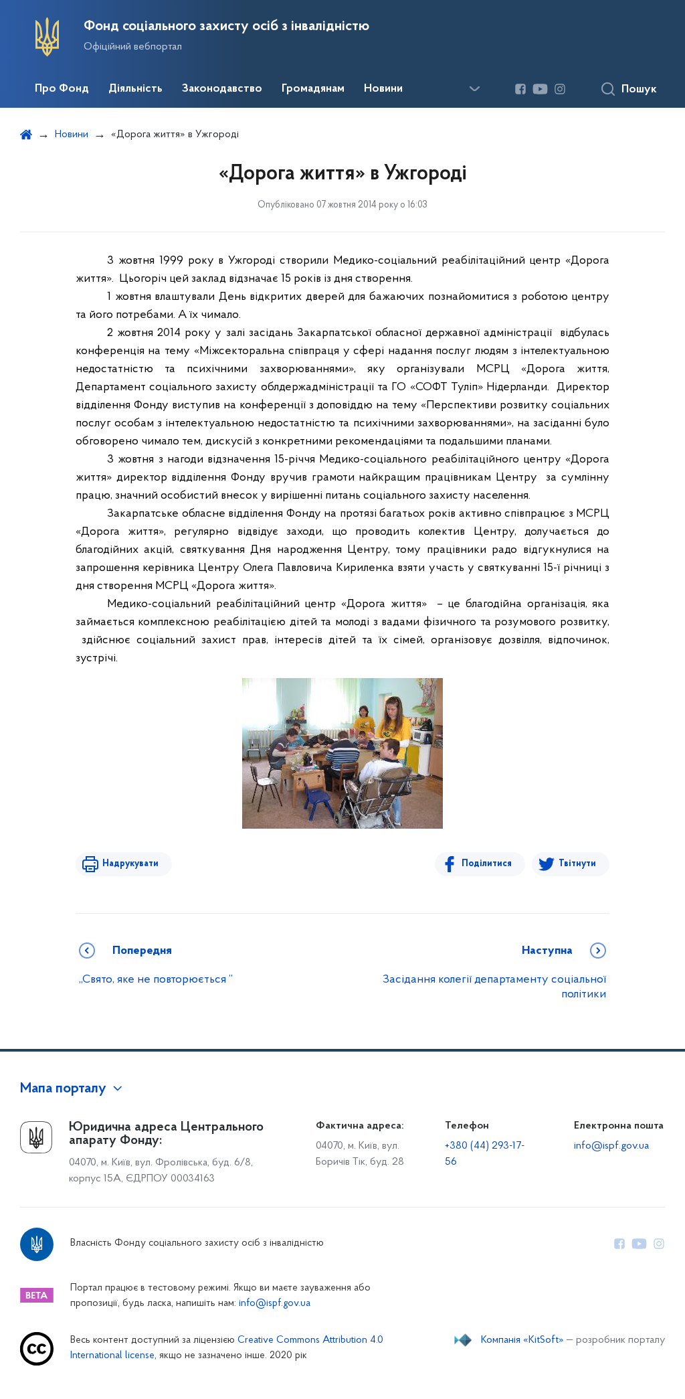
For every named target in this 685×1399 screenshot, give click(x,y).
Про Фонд (62, 89)
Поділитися (487, 864)
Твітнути (577, 864)
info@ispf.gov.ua (611, 1146)
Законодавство (222, 89)
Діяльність (135, 89)
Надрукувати (130, 864)
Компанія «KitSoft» (522, 1340)
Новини (383, 89)
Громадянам (313, 89)
